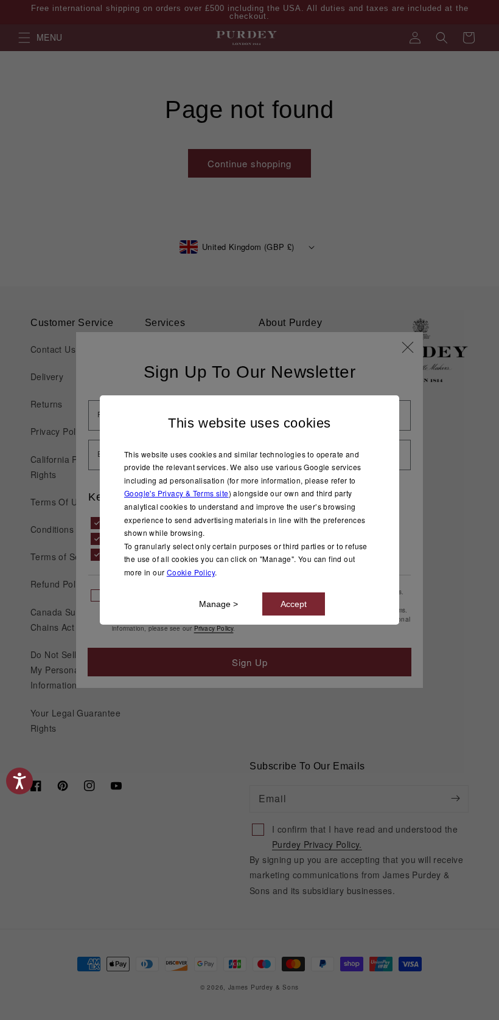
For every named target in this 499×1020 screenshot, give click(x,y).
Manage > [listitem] (218, 604)
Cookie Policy (191, 572)
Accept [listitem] (294, 604)
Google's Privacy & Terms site (176, 493)
